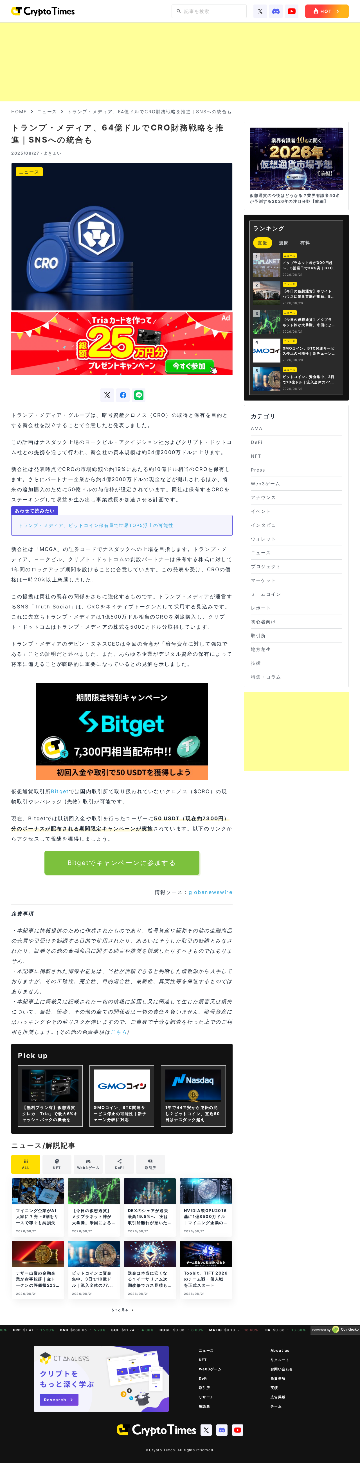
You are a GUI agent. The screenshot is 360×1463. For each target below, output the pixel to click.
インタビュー (266, 525)
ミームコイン (266, 594)
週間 (284, 243)
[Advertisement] (180, 62)
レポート (261, 608)
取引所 (258, 635)
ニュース (47, 111)
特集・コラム (266, 677)
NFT (256, 456)
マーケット (263, 580)
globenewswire (211, 892)
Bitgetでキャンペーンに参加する (122, 862)
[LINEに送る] (138, 395)
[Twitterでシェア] (107, 395)
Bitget (60, 791)
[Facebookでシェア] (123, 395)
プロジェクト (266, 566)
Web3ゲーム (265, 483)
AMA (257, 428)
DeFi (257, 442)
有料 (305, 243)
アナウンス (263, 497)
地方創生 (261, 649)
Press (258, 470)
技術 (256, 663)
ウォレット (263, 539)
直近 (263, 243)
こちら (118, 1032)
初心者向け (263, 621)
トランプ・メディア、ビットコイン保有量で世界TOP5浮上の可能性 (95, 525)
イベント (261, 511)
